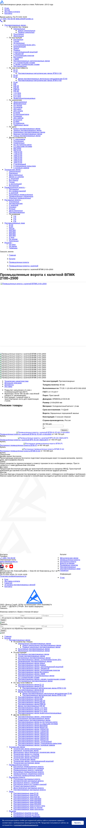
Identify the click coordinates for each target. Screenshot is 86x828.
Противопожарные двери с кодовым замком (36, 745)
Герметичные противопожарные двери (34, 720)
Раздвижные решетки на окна (25, 813)
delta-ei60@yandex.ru (24, 18)
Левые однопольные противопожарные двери (41, 645)
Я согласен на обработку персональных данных (22, 618)
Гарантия (8, 583)
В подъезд (17, 119)
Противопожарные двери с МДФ (31, 673)
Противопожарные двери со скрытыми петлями (38, 723)
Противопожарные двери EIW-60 (32, 704)
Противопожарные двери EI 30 (31, 686)
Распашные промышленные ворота (28, 766)
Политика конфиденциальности (13, 576)
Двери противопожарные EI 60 (31, 691)
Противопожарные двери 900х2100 (33, 727)
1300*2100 (17, 157)
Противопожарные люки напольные (28, 809)
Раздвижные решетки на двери (26, 814)
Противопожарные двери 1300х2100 (33, 734)
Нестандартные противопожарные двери (35, 681)
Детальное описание (13, 383)
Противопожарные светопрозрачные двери (31, 60)
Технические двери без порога (26, 757)
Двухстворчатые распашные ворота (28, 788)
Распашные (18, 39)
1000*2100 (17, 151)
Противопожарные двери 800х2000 (33, 725)
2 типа (11, 237)
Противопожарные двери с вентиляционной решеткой (40, 666)
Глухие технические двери (24, 759)
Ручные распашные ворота (24, 786)
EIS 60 (11, 228)
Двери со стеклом (16, 176)
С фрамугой (18, 53)
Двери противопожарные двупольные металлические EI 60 (42, 78)
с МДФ (16, 59)
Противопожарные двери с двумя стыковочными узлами (41, 679)
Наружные (13, 173)
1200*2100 (17, 155)
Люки (11, 791)
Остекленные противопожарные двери (34, 657)
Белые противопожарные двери (26, 128)
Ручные (12, 208)
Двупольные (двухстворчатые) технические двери (34, 752)
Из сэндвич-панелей (17, 191)
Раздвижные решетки (69, 565)
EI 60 (15, 77)
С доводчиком (19, 139)
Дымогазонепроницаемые (24, 98)
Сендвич (12, 207)
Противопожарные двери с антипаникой (35, 741)
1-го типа (17, 93)
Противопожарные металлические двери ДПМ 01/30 (40, 73)
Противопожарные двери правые (32, 665)
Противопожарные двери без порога (33, 672)
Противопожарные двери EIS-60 (31, 702)
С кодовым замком (21, 167)
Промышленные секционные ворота (28, 773)
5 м (14, 219)
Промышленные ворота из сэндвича (28, 768)
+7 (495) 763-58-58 (7, 18)
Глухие (16, 41)
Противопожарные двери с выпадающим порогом (39, 670)
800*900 (12, 235)
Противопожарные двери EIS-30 (31, 700)
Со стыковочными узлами (24, 62)
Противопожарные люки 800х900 (27, 804)
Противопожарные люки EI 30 (25, 793)
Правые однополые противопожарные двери (41, 647)
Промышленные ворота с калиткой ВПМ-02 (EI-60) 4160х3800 (26, 434)
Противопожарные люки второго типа (29, 805)
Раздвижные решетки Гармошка (26, 816)
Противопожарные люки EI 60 (25, 795)
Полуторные (18, 34)
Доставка (8, 386)
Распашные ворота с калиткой (26, 782)
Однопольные (19, 28)
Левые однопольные (26, 30)
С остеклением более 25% (24, 44)
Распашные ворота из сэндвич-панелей (29, 784)
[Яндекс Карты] (6, 566)
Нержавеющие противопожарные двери (35, 661)
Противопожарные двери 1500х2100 (33, 738)
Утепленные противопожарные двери (34, 718)
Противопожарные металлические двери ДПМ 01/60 (40, 80)
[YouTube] (11, 566)
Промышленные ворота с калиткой (28, 770)
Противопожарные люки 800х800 (27, 802)
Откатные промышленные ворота (27, 775)
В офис (16, 121)
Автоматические (16, 203)
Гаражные (64, 570)
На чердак (17, 105)
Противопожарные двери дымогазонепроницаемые (39, 713)
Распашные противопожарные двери (33, 654)
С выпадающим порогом (23, 55)
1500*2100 (17, 160)
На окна (12, 244)
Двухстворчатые (16, 175)
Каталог (7, 638)
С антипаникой (19, 164)
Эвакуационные (20, 101)
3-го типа (17, 96)
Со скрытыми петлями (22, 146)
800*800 (12, 233)
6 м (14, 221)
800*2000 (17, 148)
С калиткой (13, 192)
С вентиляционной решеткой (25, 52)
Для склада (18, 110)
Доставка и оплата (12, 11)
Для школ (17, 109)
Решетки (8, 242)
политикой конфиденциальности (26, 825)
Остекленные (19, 43)
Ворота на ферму (67, 563)
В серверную (18, 123)
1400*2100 (17, 159)
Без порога (18, 57)
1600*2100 (17, 162)
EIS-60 (16, 87)
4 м (14, 217)
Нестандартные (20, 66)
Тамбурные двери (20, 125)
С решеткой (14, 178)
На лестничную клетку (22, 144)
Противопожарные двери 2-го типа (32, 709)
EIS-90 (16, 91)
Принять (77, 823)
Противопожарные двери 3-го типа (32, 711)
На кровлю (17, 107)
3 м (14, 216)
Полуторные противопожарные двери (34, 649)
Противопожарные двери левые (31, 663)
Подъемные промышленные (21, 194)
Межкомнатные (19, 103)
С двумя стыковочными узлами (26, 64)
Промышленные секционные (21, 196)
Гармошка (13, 248)
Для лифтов (18, 118)
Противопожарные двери (15, 25)
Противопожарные (17, 212)
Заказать (64, 430)
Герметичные (19, 142)
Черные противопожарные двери (27, 130)
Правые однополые (26, 32)
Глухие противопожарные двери (31, 656)
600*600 (12, 230)
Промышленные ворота (14, 187)
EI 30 (15, 71)
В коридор (17, 116)
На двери (13, 246)
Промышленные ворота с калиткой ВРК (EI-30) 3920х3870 (24, 439)
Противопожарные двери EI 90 (31, 697)
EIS (14, 84)
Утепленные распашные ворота (26, 779)
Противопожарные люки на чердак (27, 807)
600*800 (12, 232)
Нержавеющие (19, 46)
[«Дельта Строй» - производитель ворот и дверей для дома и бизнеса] (11, 2)
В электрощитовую (21, 114)
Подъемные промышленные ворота (28, 772)
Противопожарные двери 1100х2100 (33, 731)
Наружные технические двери (26, 750)
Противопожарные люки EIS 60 (26, 796)
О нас (6, 8)
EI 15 (15, 69)
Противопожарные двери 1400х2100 (33, 736)
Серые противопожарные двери (27, 135)
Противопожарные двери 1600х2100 (33, 739)
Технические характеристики (16, 381)
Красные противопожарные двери (27, 134)
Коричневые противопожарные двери (29, 132)
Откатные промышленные (20, 198)
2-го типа (17, 94)
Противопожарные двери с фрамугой (33, 668)
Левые (16, 48)
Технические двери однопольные (27, 748)
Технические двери (12, 169)
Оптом (7, 9)
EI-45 (15, 75)
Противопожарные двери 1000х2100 (33, 729)
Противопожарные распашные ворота (29, 789)
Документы (9, 384)
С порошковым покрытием (24, 166)
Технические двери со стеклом (26, 754)
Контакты (8, 13)
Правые (16, 50)
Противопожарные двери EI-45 (31, 690)
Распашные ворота (12, 200)
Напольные (14, 241)
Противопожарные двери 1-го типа (32, 707)
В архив (16, 112)
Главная (7, 636)
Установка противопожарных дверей (19, 584)
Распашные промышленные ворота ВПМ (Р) (18, 445)
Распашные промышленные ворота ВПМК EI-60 (20, 451)
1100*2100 (17, 153)
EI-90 (15, 82)
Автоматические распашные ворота (28, 780)
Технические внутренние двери (26, 763)
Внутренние (14, 185)
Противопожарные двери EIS (30, 698)
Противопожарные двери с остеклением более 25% (39, 659)
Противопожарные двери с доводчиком (34, 716)
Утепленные (18, 141)
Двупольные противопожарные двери (34, 650)
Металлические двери (69, 558)
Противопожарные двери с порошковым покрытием (39, 743)
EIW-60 (16, 89)
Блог (6, 579)
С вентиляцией (15, 183)
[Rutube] (2, 566)
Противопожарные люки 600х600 (27, 798)
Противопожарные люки (14, 223)
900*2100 (17, 150)
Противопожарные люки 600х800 (27, 800)
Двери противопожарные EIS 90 (31, 706)
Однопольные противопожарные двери (34, 643)
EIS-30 (16, 85)
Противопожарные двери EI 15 (31, 684)
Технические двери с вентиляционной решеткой (33, 761)
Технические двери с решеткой (26, 755)
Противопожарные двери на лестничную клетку (38, 722)
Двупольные (18, 36)
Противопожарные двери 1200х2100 (33, 732)
